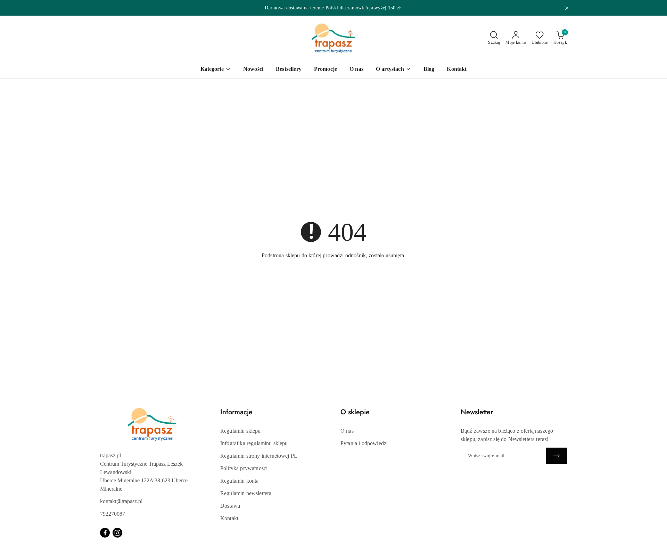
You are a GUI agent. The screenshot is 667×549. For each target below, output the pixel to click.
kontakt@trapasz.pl (121, 501)
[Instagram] (117, 533)
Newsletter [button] (477, 412)
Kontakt (229, 518)
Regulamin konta (239, 481)
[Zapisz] (556, 456)
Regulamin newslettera (245, 493)
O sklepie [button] (355, 412)
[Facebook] (105, 533)
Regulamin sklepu (240, 431)
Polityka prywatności (243, 468)
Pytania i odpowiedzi (364, 443)
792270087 (112, 514)
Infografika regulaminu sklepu (254, 443)
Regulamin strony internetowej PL (258, 456)
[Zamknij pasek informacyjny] (566, 8)
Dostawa (230, 506)
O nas (347, 431)
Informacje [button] (236, 412)
